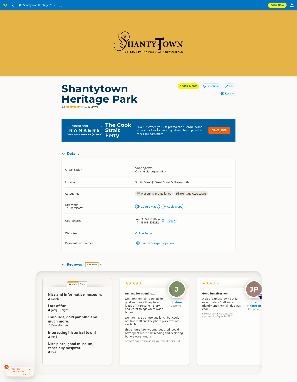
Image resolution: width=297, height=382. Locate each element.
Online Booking (145, 233)
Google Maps (149, 206)
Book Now (277, 5)
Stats (82, 284)
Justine (177, 302)
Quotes (73, 284)
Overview (92, 264)
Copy (172, 220)
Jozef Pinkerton (254, 304)
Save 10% (219, 130)
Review (229, 93)
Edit (231, 86)
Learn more (155, 134)
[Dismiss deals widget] (6, 367)
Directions (213, 86)
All (101, 264)
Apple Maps (174, 206)
